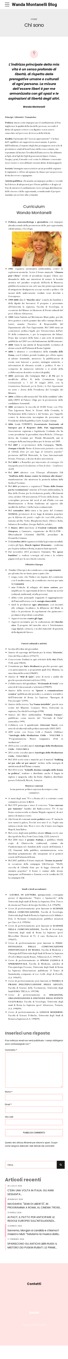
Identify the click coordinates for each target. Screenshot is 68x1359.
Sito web (9, 1117)
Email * (8, 1104)
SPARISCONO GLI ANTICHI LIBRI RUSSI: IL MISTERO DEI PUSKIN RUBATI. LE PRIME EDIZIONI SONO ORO (32, 1245)
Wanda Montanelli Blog (34, 4)
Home (34, 19)
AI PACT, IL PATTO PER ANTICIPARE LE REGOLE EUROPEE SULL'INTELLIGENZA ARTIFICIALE (31, 1219)
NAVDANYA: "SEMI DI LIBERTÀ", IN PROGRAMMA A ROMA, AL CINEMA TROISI (33, 1205)
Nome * (8, 1092)
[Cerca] (61, 1165)
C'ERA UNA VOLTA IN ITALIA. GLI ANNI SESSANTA (30, 1192)
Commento (11, 1050)
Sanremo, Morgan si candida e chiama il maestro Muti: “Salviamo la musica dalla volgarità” (33, 1232)
